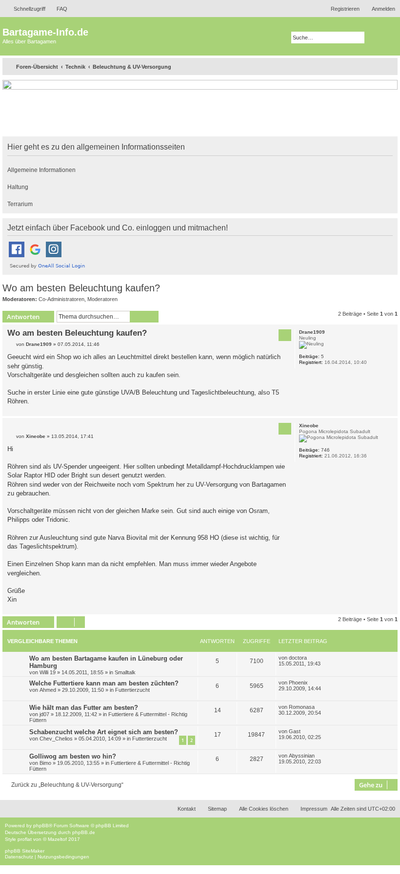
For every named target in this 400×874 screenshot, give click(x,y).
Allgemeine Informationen (41, 170)
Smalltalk (125, 672)
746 (325, 450)
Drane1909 (312, 332)
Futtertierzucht (132, 690)
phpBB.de (83, 832)
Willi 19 (48, 672)
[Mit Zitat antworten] (285, 335)
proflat (25, 839)
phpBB (41, 825)
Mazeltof (57, 839)
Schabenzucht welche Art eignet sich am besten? (103, 732)
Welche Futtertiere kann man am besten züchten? (104, 683)
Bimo (45, 763)
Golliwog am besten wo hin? (72, 756)
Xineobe (309, 425)
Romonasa (302, 707)
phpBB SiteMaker (24, 851)
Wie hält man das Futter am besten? (83, 707)
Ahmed (48, 690)
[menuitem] (57, 9)
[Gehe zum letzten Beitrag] (312, 658)
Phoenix (298, 682)
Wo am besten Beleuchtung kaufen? (81, 288)
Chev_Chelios (56, 738)
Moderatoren (102, 299)
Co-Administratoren (61, 299)
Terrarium (20, 204)
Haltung (17, 187)
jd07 (44, 714)
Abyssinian (302, 756)
